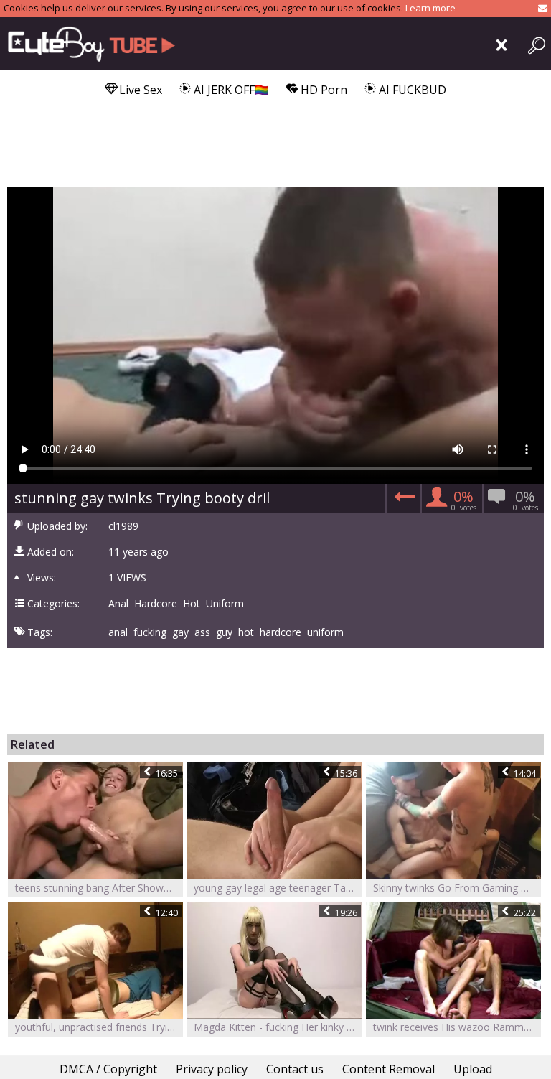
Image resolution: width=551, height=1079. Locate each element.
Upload (472, 1069)
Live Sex (139, 90)
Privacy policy (212, 1069)
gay (180, 632)
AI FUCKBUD (411, 90)
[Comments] (402, 501)
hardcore (280, 632)
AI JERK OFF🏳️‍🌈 (230, 90)
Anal (118, 604)
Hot (191, 604)
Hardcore (155, 604)
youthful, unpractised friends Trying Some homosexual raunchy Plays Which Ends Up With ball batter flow (99, 1027)
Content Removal (388, 1069)
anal (118, 632)
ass (202, 632)
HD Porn (322, 90)
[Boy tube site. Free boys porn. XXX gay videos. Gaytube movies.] (95, 43)
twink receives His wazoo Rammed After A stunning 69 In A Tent (457, 1027)
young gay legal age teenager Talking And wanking (278, 888)
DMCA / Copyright (108, 1069)
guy (224, 632)
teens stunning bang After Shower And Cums (99, 888)
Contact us (295, 1069)
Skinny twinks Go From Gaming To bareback (457, 888)
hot (246, 632)
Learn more (430, 7)
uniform (325, 632)
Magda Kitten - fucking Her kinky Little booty (278, 1027)
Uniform (225, 604)
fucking (149, 632)
